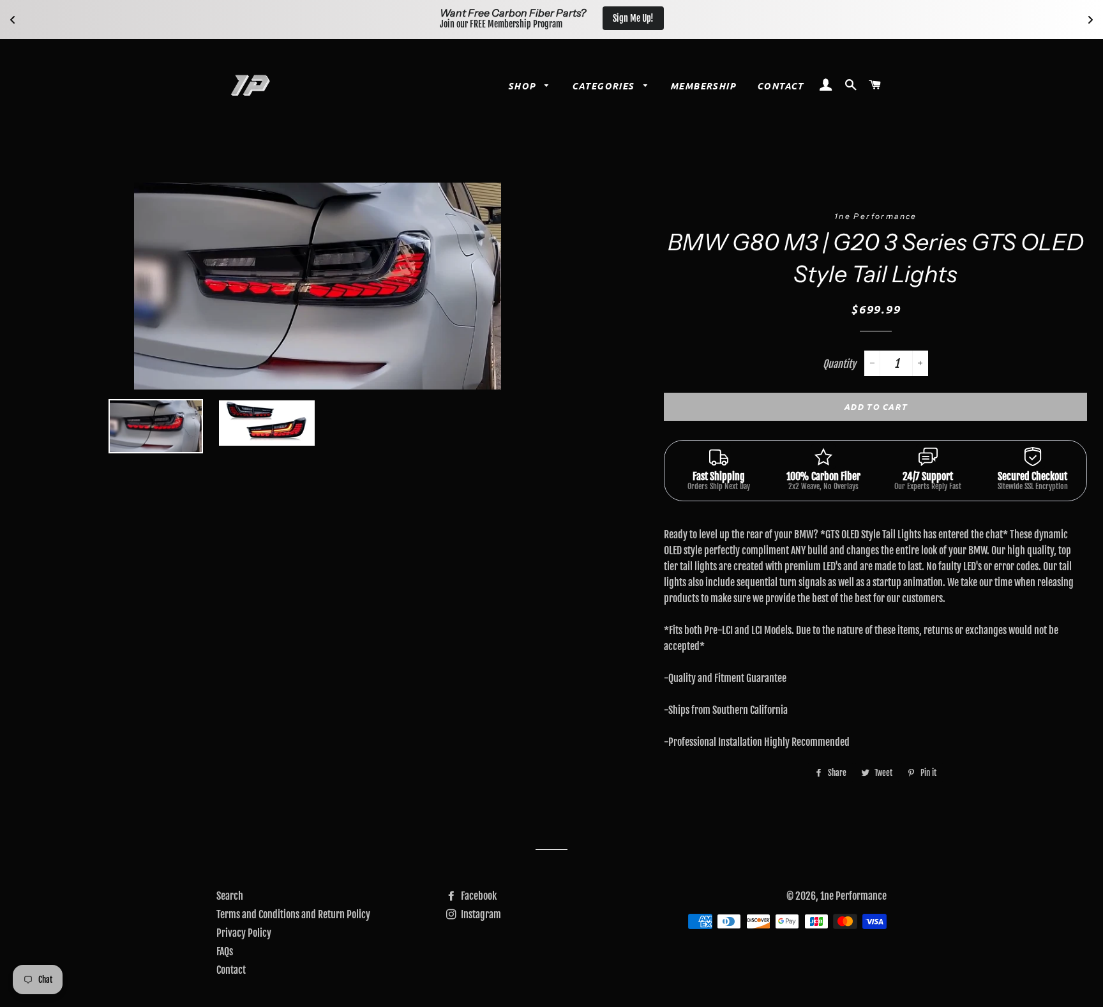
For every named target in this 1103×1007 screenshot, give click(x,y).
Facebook (478, 896)
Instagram (480, 914)
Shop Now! (625, 18)
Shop (523, 86)
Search (229, 896)
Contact (780, 86)
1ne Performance (853, 896)
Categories (604, 86)
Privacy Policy (243, 933)
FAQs (224, 951)
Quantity (839, 364)
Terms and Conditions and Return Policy (293, 914)
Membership (703, 86)
